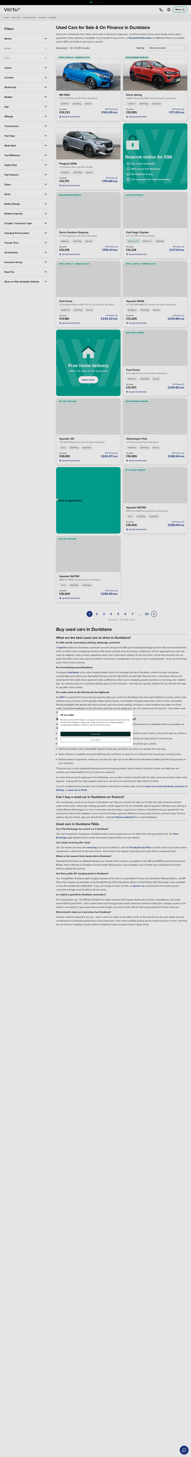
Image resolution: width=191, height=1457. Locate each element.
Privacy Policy (105, 724)
